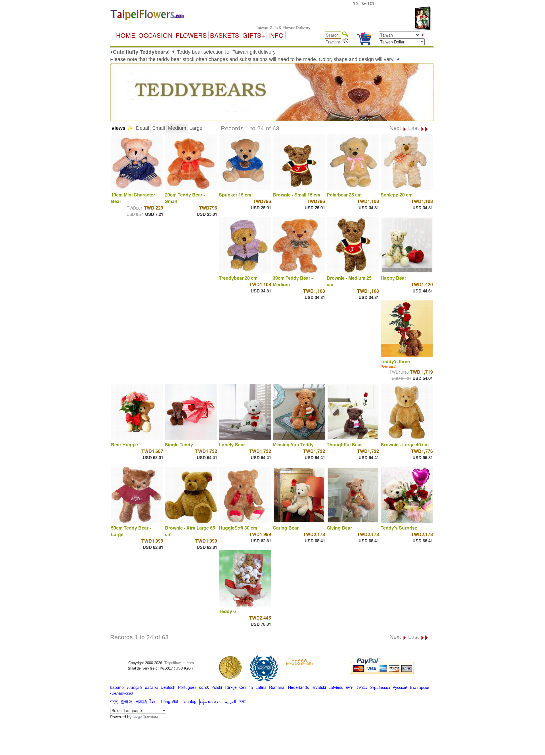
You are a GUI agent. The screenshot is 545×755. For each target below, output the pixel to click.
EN (372, 3)
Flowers (191, 35)
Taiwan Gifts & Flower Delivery (262, 27)
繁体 (364, 3)
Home (125, 35)
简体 (356, 3)
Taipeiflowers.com (179, 663)
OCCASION (156, 35)
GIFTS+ (253, 35)
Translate (150, 717)
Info (276, 35)
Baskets (224, 35)
